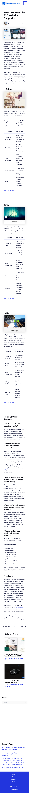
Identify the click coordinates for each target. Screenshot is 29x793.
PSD (14, 658)
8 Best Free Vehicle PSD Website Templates (12, 681)
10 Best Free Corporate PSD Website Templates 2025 (13, 655)
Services (13, 779)
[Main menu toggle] (25, 3)
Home (13, 774)
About (13, 777)
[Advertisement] (14, 725)
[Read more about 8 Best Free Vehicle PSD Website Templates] (14, 671)
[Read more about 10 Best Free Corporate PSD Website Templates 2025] (14, 645)
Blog (13, 781)
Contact (13, 784)
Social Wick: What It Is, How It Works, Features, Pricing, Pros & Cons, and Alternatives (12, 753)
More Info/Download (9, 190)
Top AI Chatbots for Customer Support (13, 767)
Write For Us (13, 786)
